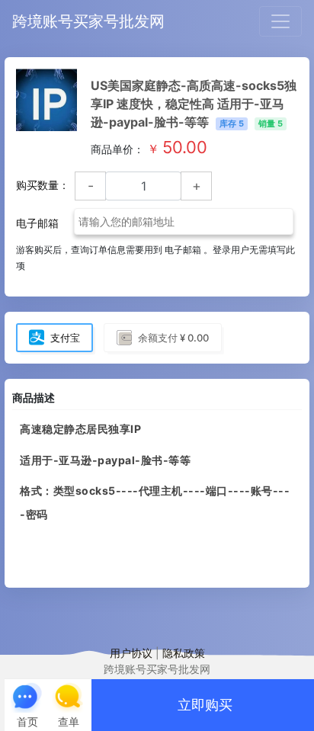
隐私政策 (183, 652)
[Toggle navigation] (280, 21)
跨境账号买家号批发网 (88, 21)
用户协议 (131, 652)
